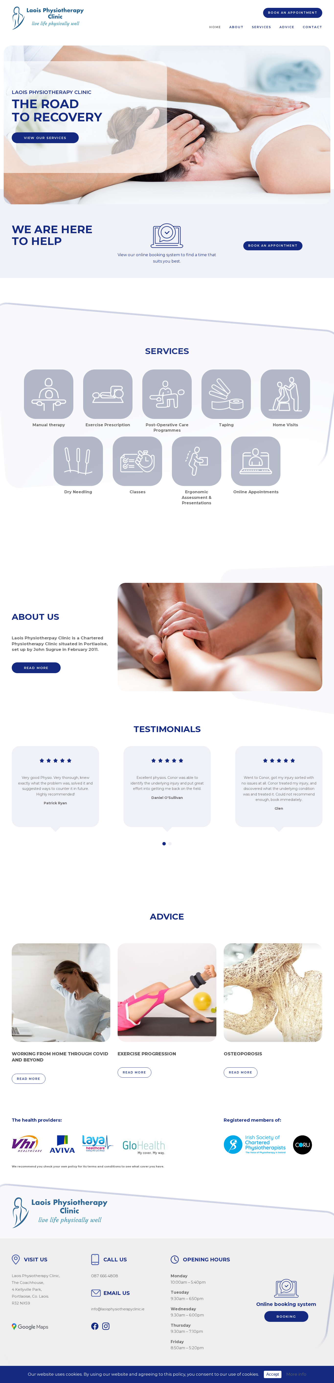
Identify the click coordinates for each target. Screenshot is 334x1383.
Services (261, 27)
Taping (226, 425)
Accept (272, 1374)
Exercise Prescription (108, 425)
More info (296, 1374)
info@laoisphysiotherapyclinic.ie (118, 1309)
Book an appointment (292, 12)
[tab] (164, 843)
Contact (312, 27)
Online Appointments (255, 492)
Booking (286, 1316)
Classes (137, 492)
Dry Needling (78, 492)
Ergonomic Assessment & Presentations (197, 497)
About (236, 27)
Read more (36, 668)
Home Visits (285, 425)
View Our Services (45, 138)
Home (215, 27)
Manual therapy (49, 425)
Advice (286, 27)
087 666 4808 (104, 1276)
